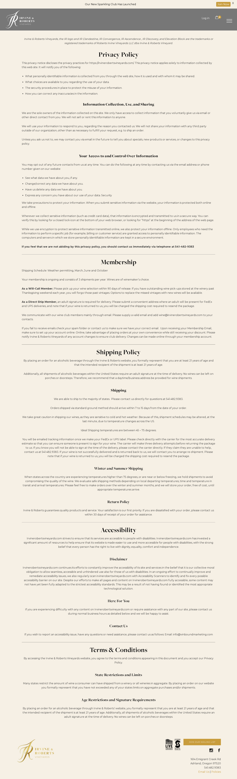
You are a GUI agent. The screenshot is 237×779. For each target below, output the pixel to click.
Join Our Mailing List (202, 742)
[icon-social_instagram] (212, 750)
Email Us (203, 771)
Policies (216, 771)
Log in (205, 18)
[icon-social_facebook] (219, 750)
